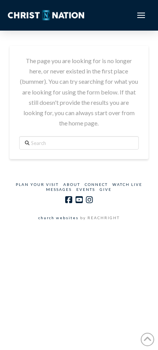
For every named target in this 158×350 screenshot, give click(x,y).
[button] (141, 15)
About (71, 184)
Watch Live (127, 184)
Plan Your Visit (37, 184)
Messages (59, 189)
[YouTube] (79, 200)
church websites (58, 217)
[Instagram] (89, 200)
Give (106, 189)
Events (85, 189)
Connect (96, 184)
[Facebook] (68, 200)
